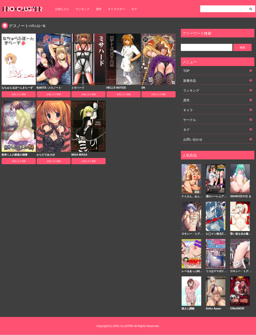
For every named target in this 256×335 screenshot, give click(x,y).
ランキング (83, 9)
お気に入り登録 (19, 94)
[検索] (250, 9)
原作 (99, 9)
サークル (189, 119)
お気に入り (62, 9)
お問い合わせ (192, 139)
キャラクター (116, 9)
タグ (134, 9)
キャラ (188, 110)
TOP (186, 70)
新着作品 (189, 80)
